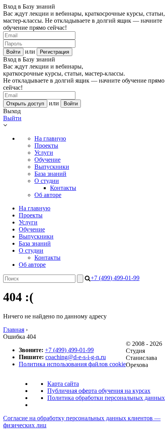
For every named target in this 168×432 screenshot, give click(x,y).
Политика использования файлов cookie (72, 364)
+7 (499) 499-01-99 (115, 278)
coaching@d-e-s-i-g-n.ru (75, 357)
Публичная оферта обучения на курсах (98, 390)
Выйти (12, 118)
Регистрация (54, 52)
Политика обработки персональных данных (106, 397)
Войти (13, 52)
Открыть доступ (25, 104)
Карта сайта (63, 383)
